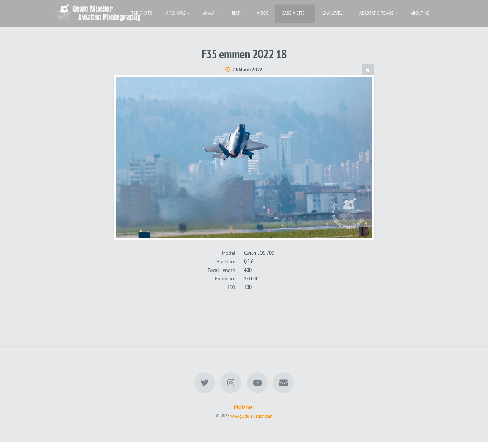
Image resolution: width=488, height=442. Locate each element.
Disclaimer (244, 407)
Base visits (293, 13)
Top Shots (142, 13)
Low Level (332, 13)
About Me (420, 13)
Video (262, 13)
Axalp (209, 13)
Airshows (176, 13)
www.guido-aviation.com (251, 415)
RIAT (236, 13)
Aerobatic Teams (376, 13)
